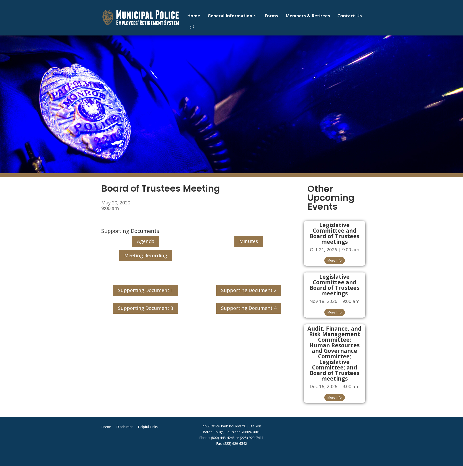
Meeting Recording (145, 255)
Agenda (145, 241)
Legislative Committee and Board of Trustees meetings (334, 233)
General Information (230, 16)
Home (193, 16)
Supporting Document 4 (248, 308)
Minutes (248, 241)
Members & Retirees (308, 16)
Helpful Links (148, 427)
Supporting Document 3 (145, 308)
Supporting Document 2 (248, 290)
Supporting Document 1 (145, 290)
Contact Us (349, 16)
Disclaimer (124, 427)
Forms (271, 16)
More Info (334, 260)
